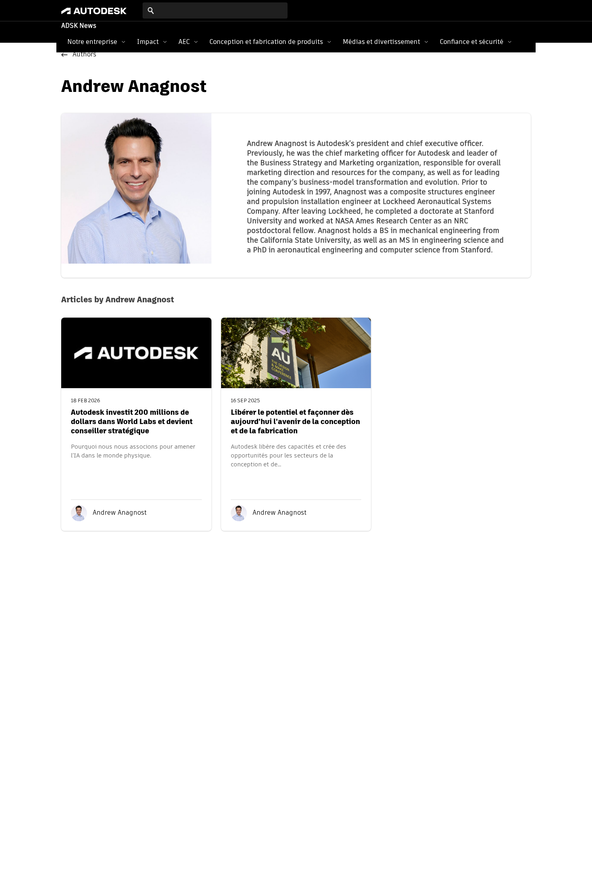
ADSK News (78, 26)
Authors (84, 55)
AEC (184, 41)
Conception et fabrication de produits (266, 41)
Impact (148, 41)
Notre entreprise (92, 41)
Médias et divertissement (381, 41)
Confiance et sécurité (471, 41)
